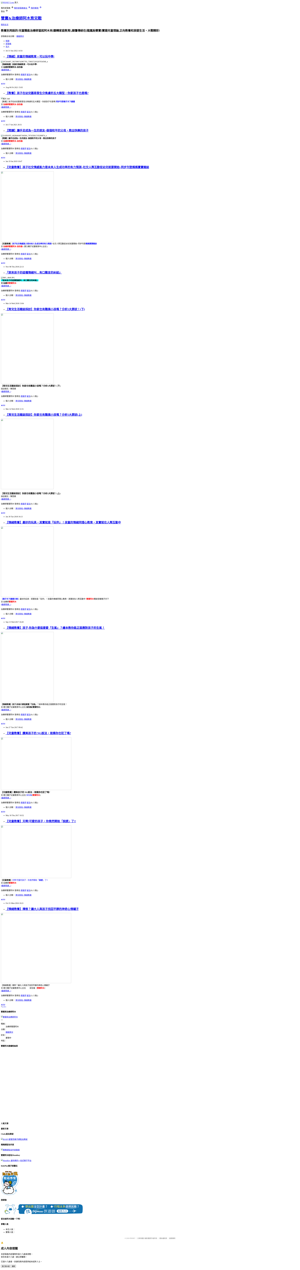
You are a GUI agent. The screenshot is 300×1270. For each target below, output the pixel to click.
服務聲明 (172, 1238)
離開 (13, 1266)
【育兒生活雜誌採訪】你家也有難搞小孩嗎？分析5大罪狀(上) (44, 414)
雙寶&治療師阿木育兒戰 (21, 18)
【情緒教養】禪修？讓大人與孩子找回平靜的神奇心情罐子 (42, 909)
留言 (28, 75)
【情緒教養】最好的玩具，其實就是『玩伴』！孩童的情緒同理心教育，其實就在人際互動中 (63, 522)
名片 (7, 47)
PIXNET (132, 1238)
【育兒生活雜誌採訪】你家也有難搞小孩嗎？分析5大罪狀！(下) (45, 309)
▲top (3, 83)
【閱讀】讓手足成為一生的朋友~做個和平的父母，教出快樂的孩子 (47, 130)
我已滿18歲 (6, 1266)
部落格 (8, 44)
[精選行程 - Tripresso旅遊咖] (43, 1214)
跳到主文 (4, 25)
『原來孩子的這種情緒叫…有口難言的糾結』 (34, 272)
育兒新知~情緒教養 (23, 79)
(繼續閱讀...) (6, 70)
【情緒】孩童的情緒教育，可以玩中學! (30, 56)
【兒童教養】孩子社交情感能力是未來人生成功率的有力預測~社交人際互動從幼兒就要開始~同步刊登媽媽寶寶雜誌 (77, 167)
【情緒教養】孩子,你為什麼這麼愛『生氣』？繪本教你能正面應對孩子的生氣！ (55, 627)
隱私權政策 (163, 1238)
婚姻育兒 (20, 36)
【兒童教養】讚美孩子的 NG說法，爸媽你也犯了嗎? (38, 733)
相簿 (7, 41)
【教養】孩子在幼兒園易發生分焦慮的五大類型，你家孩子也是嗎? (47, 93)
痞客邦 (23, 75)
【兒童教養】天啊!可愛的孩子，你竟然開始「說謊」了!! (41, 821)
